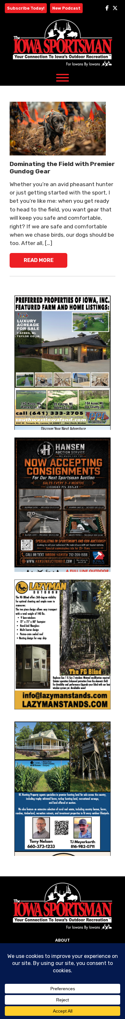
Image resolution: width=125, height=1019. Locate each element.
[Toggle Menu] (62, 78)
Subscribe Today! (26, 8)
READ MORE (39, 260)
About (62, 940)
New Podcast (66, 8)
